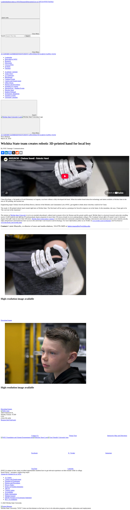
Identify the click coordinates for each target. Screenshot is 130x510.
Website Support (10, 496)
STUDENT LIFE (26, 54)
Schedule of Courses (11, 86)
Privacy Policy (9, 485)
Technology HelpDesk (12, 94)
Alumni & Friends (6, 474)
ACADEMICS (6, 54)
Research (23, 2)
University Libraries (11, 97)
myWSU (45, 2)
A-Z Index (8, 477)
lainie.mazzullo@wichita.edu (79, 226)
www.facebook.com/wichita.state (11, 222)
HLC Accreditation (11, 499)
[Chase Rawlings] (45, 383)
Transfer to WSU (10, 95)
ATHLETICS (36, 54)
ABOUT (44, 54)
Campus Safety (10, 490)
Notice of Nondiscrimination (14, 487)
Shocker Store (9, 90)
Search (3, 36)
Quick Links (5, 17)
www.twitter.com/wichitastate (101, 221)
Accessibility (9, 492)
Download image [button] (6, 320)
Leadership (4, 2)
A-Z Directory (9, 75)
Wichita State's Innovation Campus (43, 219)
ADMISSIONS (16, 54)
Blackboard (8, 77)
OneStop (51, 2)
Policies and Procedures (12, 84)
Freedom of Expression (12, 481)
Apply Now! (9, 74)
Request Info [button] (5, 420)
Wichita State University (18, 215)
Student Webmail (10, 92)
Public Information (11, 494)
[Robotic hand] (45, 294)
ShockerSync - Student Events (14, 88)
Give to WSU (37, 2)
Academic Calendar (11, 72)
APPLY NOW (51, 54)
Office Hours (9, 83)
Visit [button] (10, 420)
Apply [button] (14, 420)
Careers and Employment (13, 81)
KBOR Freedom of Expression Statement (18, 498)
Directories (29, 2)
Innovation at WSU (14, 2)
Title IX (7, 488)
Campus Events (10, 79)
